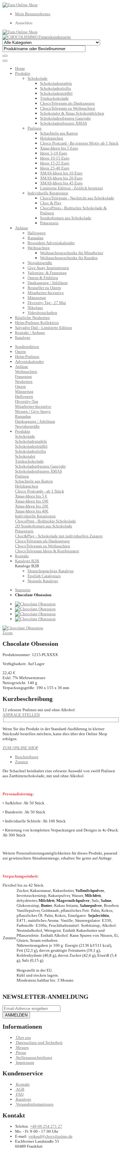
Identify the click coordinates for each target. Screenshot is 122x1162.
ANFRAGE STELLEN (21, 714)
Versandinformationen (34, 1104)
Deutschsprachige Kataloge (51, 571)
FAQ (19, 1094)
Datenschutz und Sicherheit (39, 1042)
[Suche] (5, 56)
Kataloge (22, 337)
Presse (21, 1052)
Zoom (8, 633)
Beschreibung (26, 757)
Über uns (23, 1037)
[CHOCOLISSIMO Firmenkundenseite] (37, 37)
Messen (22, 1047)
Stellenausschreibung (34, 1057)
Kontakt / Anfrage (30, 332)
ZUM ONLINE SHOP (20, 747)
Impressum (25, 1062)
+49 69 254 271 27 (46, 1126)
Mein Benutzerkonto (32, 14)
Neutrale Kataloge (43, 581)
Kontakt (23, 1084)
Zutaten (21, 762)
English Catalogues (44, 576)
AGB (20, 1089)
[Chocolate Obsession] (35, 604)
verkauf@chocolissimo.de (50, 1136)
